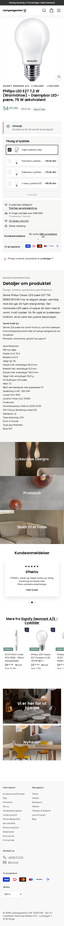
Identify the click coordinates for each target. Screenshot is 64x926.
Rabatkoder (8, 832)
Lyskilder (53, 86)
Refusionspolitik (11, 827)
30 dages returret (19, 220)
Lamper (35, 798)
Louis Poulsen (39, 815)
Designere (37, 802)
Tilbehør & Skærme (41, 811)
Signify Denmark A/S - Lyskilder (23, 86)
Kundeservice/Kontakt (14, 794)
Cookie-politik (10, 815)
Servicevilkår (9, 823)
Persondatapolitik (11, 819)
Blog (34, 819)
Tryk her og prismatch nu (23, 208)
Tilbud (35, 794)
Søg (5, 798)
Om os (6, 806)
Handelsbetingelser (12, 811)
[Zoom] (59, 77)
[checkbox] (32, 150)
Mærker (36, 806)
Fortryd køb (8, 840)
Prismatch (8, 802)
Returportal (8, 836)
